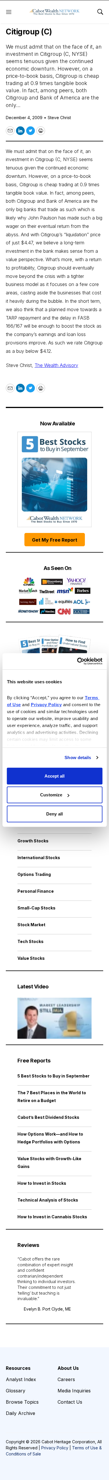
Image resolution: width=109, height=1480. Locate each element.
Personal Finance (35, 891)
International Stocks (38, 857)
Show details (78, 757)
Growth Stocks (33, 840)
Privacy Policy (54, 1447)
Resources (18, 1368)
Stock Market (31, 924)
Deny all (54, 813)
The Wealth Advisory (56, 365)
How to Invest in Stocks (41, 1183)
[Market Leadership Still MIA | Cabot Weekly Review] (54, 1018)
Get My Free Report (54, 540)
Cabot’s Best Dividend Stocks (48, 1117)
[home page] (54, 12)
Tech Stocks (30, 941)
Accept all (54, 775)
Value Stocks (31, 958)
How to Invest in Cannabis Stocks (52, 1216)
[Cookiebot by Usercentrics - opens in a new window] (77, 661)
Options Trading (34, 874)
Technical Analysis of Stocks (47, 1199)
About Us (68, 1368)
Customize (51, 794)
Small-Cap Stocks (36, 907)
